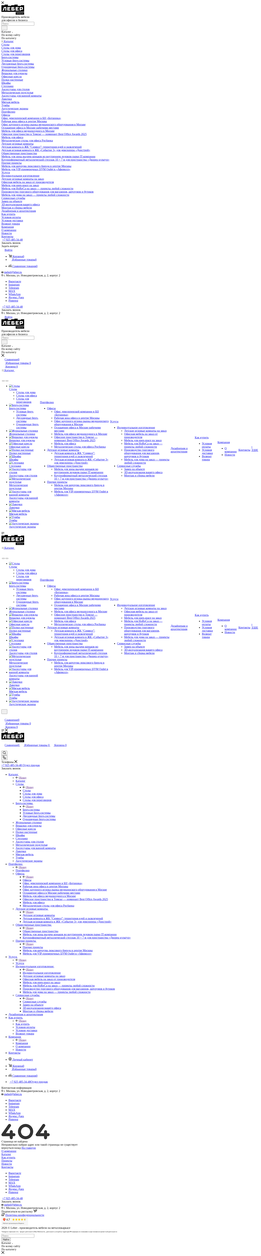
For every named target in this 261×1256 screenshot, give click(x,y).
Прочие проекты (33, 947)
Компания (22, 1043)
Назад (22, 777)
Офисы (27, 880)
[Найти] (4, 28)
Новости (6, 1163)
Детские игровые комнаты (39, 915)
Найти (6, 1239)
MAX (12, 291)
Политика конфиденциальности (24, 1215)
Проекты (6, 1160)
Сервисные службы (35, 1001)
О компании (8, 1151)
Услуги (20, 963)
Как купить (22, 1023)
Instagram (14, 284)
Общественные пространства (40, 931)
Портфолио (22, 870)
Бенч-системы (31, 809)
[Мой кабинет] (3, 716)
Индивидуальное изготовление (42, 972)
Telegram (14, 287)
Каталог (20, 780)
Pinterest (13, 300)
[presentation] (3, 380)
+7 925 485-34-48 (12, 239)
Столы (27, 790)
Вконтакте (15, 281)
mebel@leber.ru (13, 272)
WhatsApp (15, 294)
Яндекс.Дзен (16, 297)
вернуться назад (11, 1147)
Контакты (7, 1167)
